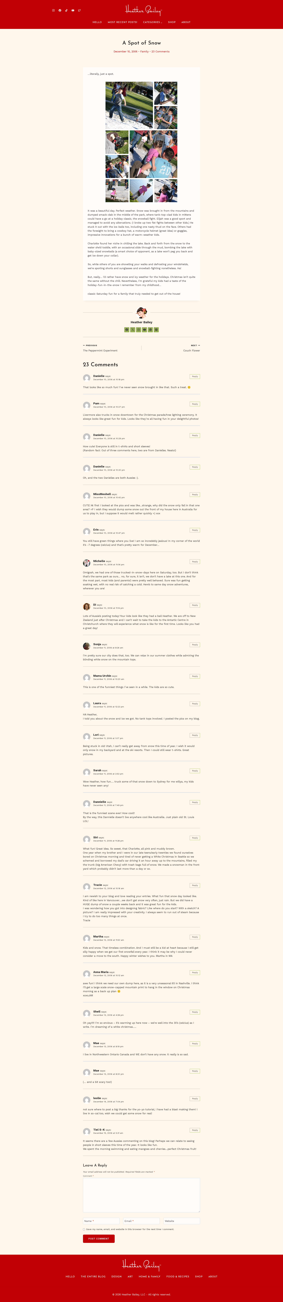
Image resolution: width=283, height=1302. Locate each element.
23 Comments (161, 51)
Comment (88, 1176)
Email (129, 1221)
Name (89, 1221)
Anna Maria (100, 972)
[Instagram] (53, 10)
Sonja (97, 644)
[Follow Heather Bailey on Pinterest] (156, 329)
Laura (97, 703)
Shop (172, 22)
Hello (97, 22)
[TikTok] (66, 10)
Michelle (99, 561)
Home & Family (150, 1277)
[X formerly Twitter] (79, 10)
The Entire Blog (93, 1277)
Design (116, 1277)
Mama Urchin (102, 675)
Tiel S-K (99, 1129)
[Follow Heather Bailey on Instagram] (138, 329)
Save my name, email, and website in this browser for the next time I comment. (130, 1229)
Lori (96, 734)
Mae (96, 1043)
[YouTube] (72, 10)
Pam (96, 403)
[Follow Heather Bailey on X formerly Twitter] (132, 329)
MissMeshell (102, 494)
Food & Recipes (177, 1277)
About (186, 22)
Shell (96, 1011)
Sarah (97, 770)
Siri (95, 837)
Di (94, 604)
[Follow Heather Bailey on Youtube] (144, 329)
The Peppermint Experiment (100, 348)
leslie (97, 1098)
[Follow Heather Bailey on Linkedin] (150, 329)
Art (130, 1277)
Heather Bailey (141, 322)
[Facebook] (59, 10)
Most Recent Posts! (122, 22)
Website (169, 1221)
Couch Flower (191, 348)
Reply (195, 376)
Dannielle (99, 802)
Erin (96, 529)
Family (144, 51)
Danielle (99, 376)
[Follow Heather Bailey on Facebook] (126, 329)
